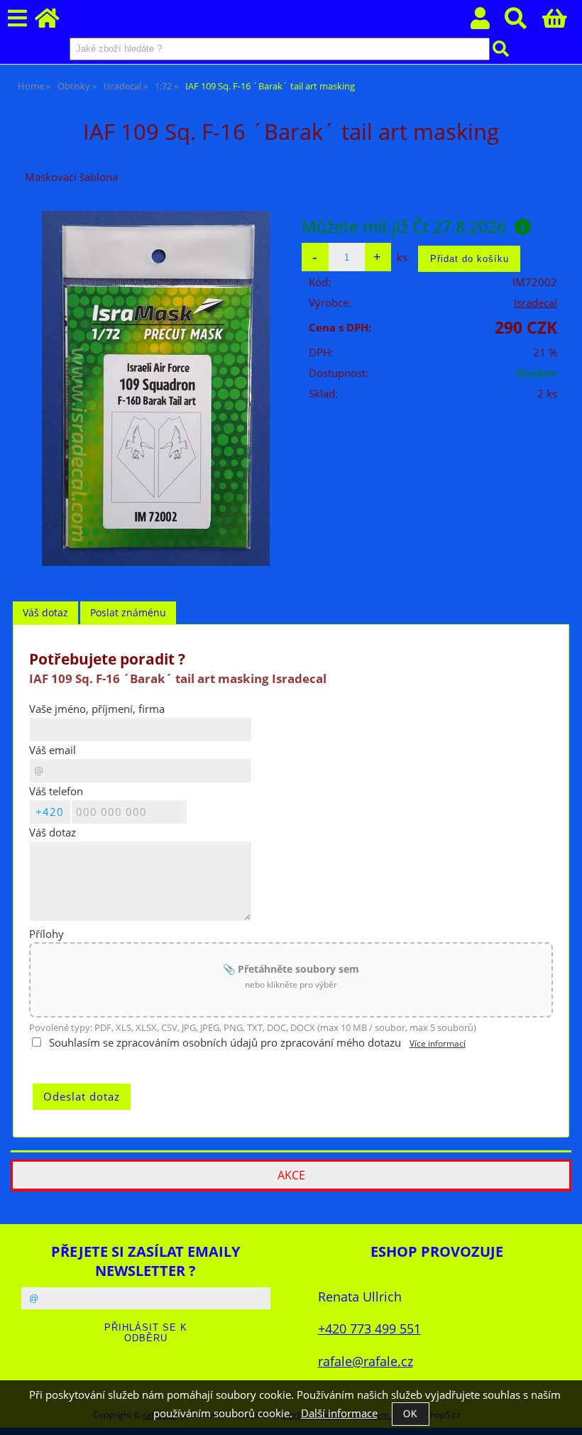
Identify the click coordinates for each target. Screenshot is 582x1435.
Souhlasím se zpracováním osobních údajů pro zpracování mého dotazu (225, 1042)
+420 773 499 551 (369, 1328)
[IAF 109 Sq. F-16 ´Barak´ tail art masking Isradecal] (156, 388)
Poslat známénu (128, 612)
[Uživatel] (488, 22)
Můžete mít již (404, 226)
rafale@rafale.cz (365, 1361)
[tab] (45, 613)
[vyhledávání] (523, 22)
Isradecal (535, 302)
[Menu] (17, 19)
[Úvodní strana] (55, 22)
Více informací (438, 1043)
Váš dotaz (45, 612)
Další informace (339, 1413)
